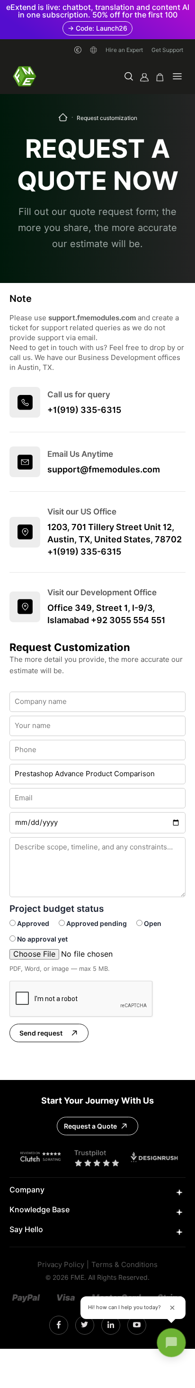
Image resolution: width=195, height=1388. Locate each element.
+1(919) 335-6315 (84, 410)
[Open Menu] (177, 77)
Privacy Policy (60, 1264)
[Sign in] (144, 77)
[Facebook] (58, 1325)
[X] (84, 1324)
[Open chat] (171, 1342)
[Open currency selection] (77, 49)
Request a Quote (90, 1126)
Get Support (167, 49)
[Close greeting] (172, 1307)
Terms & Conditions (124, 1264)
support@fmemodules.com (103, 469)
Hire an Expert (124, 49)
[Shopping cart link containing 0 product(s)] (160, 77)
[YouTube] (137, 1325)
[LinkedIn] (110, 1325)
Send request (40, 1033)
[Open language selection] (93, 49)
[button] (128, 77)
